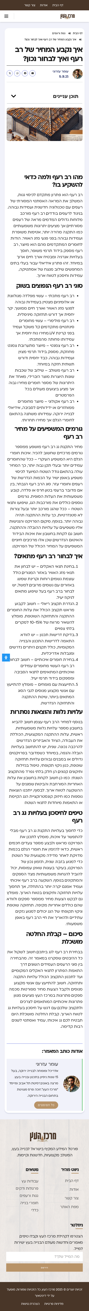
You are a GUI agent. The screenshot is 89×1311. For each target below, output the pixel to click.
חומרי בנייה (29, 1202)
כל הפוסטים (46, 1105)
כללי (34, 1210)
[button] (6, 16)
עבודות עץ (30, 1181)
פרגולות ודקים (27, 1188)
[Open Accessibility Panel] (6, 658)
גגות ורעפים (58, 33)
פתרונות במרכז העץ (52, 995)
